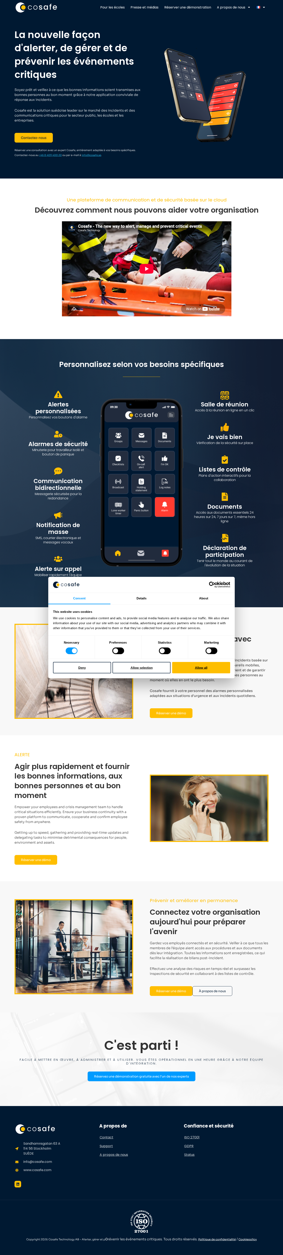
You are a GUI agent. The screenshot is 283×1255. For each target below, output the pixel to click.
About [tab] (203, 598)
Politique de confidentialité (217, 1239)
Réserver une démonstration (187, 7)
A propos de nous (231, 7)
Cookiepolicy (247, 1239)
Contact (106, 1137)
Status (189, 1154)
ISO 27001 (192, 1137)
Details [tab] (142, 598)
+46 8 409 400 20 (50, 155)
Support (106, 1146)
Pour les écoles (112, 7)
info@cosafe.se (91, 155)
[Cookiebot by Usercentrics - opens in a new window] (212, 585)
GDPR (189, 1146)
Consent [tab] (79, 598)
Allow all (201, 667)
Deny (82, 667)
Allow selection (142, 667)
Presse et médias (144, 7)
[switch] (118, 650)
